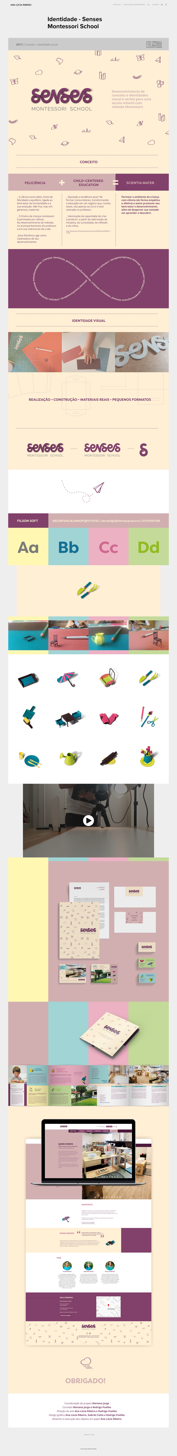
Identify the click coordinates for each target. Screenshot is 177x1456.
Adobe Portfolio (92, 1449)
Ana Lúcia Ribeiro (21, 4)
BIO (148, 5)
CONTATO (155, 5)
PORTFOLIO (117, 5)
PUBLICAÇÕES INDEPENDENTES (134, 5)
